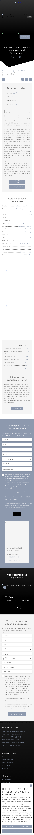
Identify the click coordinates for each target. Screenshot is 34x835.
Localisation (5, 657)
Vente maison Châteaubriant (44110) (13, 742)
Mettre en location (7, 757)
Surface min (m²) (8, 667)
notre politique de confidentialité (11, 823)
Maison (9, 71)
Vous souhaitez (6, 463)
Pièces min (6, 671)
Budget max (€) (8, 663)
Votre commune (8, 459)
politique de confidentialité (17, 507)
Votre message (8, 469)
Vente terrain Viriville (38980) (11, 745)
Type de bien (6, 652)
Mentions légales (7, 782)
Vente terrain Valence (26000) (11, 740)
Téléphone (6, 454)
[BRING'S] (23, 7)
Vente (3, 71)
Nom (4, 444)
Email (4, 449)
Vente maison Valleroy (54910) (11, 737)
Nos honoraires (6, 779)
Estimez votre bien (7, 759)
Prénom (5, 439)
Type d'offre (5, 648)
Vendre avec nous (7, 762)
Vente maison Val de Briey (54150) (12, 734)
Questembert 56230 (19, 71)
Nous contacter (6, 768)
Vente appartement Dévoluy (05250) (13, 731)
